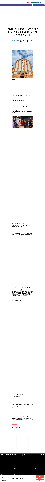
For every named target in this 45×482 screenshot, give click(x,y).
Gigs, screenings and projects (16, 472)
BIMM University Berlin (15, 40)
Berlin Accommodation (4, 473)
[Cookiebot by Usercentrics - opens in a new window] (4, 480)
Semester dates (14, 467)
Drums (35, 468)
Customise (39, 478)
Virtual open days (26, 472)
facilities (30, 42)
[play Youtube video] (22, 122)
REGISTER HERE (14, 424)
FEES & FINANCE (8, 454)
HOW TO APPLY (3, 454)
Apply (28, 2)
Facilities (2, 472)
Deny (39, 480)
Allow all (40, 476)
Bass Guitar (36, 467)
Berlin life (2, 474)
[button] (42, 2)
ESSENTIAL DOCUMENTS (19, 454)
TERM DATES (14, 454)
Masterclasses (14, 474)
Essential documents (14, 468)
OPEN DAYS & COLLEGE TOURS (37, 454)
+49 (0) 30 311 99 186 (41, 1)
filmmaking (26, 42)
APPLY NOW (42, 454)
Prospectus (31, 2)
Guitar (35, 466)
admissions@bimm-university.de (35, 1)
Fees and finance (14, 466)
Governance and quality (4, 466)
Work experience (14, 473)
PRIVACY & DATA (25, 454)
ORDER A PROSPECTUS (31, 454)
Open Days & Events (37, 2)
